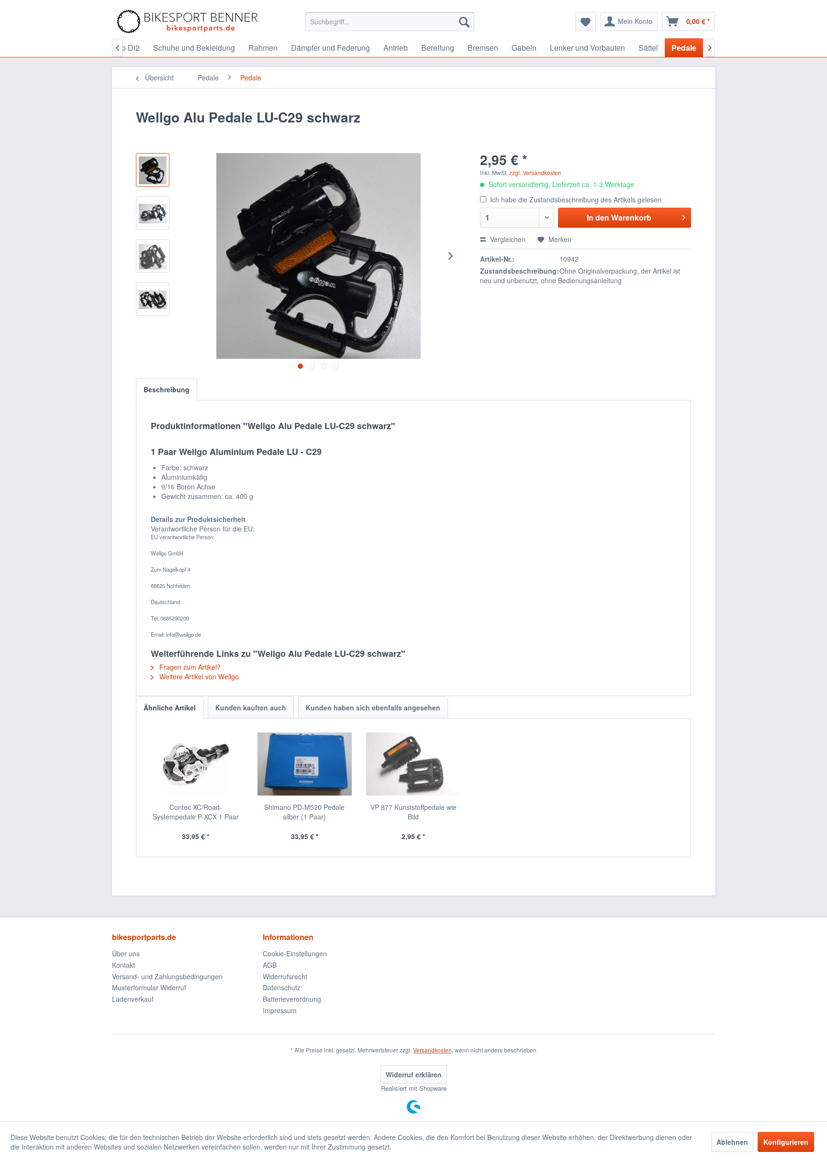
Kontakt (123, 965)
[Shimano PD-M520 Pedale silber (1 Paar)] (304, 763)
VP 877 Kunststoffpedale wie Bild (413, 811)
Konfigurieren (785, 1142)
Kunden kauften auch (250, 707)
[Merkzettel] (585, 21)
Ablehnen (732, 1142)
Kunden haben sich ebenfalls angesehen (373, 707)
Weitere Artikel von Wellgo (198, 676)
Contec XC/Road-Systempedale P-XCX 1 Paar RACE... (196, 811)
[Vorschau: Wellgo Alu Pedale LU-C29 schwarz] (152, 170)
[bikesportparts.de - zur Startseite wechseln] (187, 21)
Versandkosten (432, 1050)
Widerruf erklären (414, 1074)
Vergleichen (506, 239)
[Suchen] (464, 21)
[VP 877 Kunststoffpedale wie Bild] (413, 763)
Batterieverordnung (292, 999)
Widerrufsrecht (285, 976)
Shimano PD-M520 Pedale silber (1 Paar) (304, 811)
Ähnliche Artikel (170, 707)
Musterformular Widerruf (149, 987)
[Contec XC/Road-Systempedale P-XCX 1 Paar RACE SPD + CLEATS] (195, 763)
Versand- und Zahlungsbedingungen (167, 976)
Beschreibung (167, 389)
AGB (270, 965)
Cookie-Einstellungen (295, 953)
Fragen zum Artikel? (189, 667)
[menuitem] (389, 21)
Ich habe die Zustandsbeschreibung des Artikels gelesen (575, 199)
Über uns (126, 953)
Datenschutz (282, 987)
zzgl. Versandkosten (535, 172)
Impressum (280, 1010)
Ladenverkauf (133, 999)
